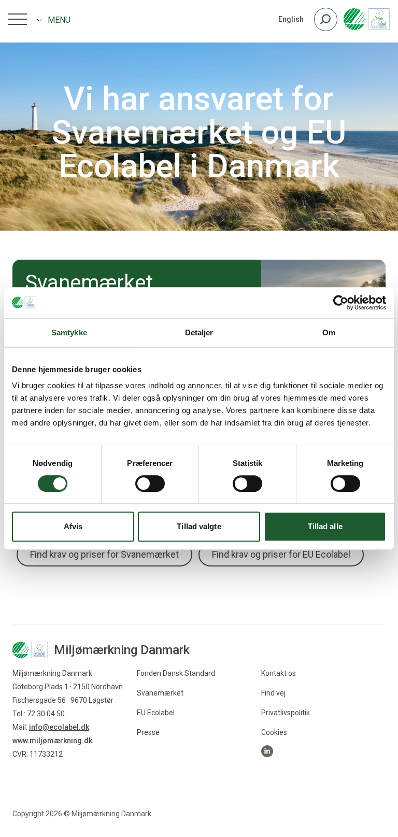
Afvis (73, 526)
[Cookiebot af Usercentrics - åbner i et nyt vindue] (340, 302)
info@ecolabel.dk (59, 727)
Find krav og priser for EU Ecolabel (281, 554)
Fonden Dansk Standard (176, 673)
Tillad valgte (199, 526)
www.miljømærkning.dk (52, 740)
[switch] (150, 483)
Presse (148, 732)
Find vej (273, 693)
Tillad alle (325, 526)
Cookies (274, 732)
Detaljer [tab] (199, 332)
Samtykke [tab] (69, 332)
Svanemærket (160, 693)
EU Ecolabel (156, 712)
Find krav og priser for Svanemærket (104, 554)
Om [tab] (328, 332)
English (291, 19)
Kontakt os (278, 673)
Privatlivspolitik (285, 712)
